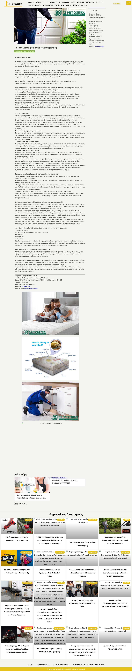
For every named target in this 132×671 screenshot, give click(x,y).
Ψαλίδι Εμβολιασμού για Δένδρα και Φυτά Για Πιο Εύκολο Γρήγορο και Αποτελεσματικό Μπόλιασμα (49, 540)
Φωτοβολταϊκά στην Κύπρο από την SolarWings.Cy (82, 544)
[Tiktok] (128, 3)
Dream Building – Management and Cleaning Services (36, 498)
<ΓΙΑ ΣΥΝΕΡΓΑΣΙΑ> (34, 5)
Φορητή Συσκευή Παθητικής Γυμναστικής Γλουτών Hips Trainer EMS (82, 603)
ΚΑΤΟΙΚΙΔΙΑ (90, 2)
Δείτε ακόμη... (21, 474)
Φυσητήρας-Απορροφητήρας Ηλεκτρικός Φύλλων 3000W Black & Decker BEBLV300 (115, 540)
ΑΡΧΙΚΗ (30, 2)
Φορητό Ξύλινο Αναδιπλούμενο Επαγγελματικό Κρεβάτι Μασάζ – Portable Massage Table (115, 573)
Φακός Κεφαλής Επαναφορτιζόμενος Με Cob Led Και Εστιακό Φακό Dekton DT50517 (115, 603)
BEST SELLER (52, 2)
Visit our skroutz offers (31, 289)
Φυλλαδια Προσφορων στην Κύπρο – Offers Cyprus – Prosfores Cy (17, 571)
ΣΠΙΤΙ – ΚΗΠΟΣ (64, 2)
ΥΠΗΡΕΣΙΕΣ (100, 2)
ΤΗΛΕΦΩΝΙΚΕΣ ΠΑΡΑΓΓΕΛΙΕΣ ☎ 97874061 (57, 5)
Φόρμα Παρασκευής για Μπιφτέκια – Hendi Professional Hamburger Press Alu (82, 573)
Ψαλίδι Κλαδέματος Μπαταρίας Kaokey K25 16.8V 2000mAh (17, 538)
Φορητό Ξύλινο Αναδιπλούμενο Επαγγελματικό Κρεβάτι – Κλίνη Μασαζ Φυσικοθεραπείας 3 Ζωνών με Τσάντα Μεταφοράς (17, 610)
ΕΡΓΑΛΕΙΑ (80, 2)
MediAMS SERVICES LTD (61, 483)
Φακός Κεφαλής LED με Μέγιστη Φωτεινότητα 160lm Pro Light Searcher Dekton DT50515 (17, 649)
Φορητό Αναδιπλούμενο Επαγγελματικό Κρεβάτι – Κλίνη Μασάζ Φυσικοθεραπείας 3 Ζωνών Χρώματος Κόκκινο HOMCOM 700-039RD (50, 615)
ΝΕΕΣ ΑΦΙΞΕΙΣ (40, 2)
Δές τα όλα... (20, 503)
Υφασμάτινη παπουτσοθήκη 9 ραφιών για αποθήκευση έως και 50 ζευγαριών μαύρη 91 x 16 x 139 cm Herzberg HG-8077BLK (82, 650)
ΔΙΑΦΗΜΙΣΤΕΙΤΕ (43, 665)
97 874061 (116, 4)
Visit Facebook (25, 286)
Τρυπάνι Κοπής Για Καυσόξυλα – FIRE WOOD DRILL (115, 647)
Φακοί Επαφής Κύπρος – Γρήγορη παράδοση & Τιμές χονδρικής (49, 650)
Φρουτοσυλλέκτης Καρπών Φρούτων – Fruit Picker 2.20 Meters (49, 573)
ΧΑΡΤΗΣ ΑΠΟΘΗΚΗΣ (80, 5)
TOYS (73, 2)
